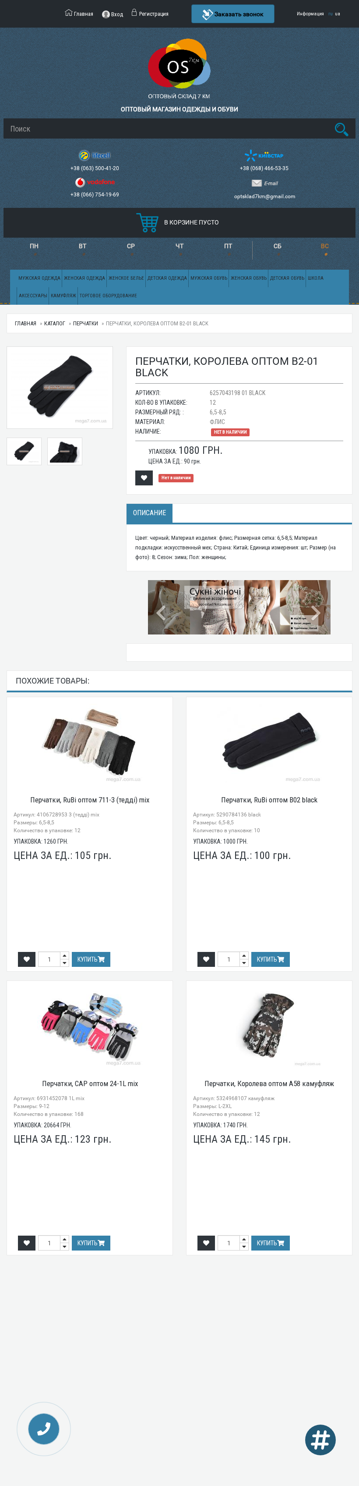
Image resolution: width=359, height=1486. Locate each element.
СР (131, 245)
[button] (161, 607)
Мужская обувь (208, 278)
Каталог (54, 323)
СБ (278, 245)
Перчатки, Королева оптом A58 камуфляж (269, 1083)
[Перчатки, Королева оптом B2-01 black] (24, 451)
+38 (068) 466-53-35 (265, 168)
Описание (149, 513)
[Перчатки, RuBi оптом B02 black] (269, 743)
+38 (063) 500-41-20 (95, 168)
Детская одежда (167, 278)
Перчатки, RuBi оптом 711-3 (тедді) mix (89, 799)
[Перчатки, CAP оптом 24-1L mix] (90, 1026)
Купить (87, 959)
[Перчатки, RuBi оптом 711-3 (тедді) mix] (90, 743)
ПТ (228, 245)
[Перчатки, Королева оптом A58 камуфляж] (269, 1026)
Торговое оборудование (108, 296)
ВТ (82, 245)
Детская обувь (287, 278)
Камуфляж (63, 296)
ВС (325, 245)
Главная (25, 323)
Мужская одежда (39, 278)
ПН (34, 245)
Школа (316, 278)
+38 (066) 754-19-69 (95, 195)
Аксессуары (33, 296)
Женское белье (126, 278)
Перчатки (85, 323)
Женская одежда (84, 278)
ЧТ (179, 245)
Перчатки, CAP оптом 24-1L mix (90, 1083)
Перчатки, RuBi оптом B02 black (269, 799)
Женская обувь (249, 278)
